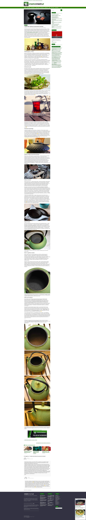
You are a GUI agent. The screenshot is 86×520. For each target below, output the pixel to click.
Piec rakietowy (49, 504)
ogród (55, 62)
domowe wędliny (58, 52)
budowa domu (54, 49)
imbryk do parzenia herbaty (38, 27)
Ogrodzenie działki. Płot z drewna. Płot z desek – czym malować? (51, 496)
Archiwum (56, 495)
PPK (28, 27)
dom (52, 50)
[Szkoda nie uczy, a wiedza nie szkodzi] (57, 31)
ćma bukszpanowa (58, 67)
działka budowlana (57, 53)
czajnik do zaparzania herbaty (33, 27)
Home (25, 7)
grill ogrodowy (55, 54)
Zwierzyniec (56, 7)
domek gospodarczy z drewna (57, 50)
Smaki (49, 7)
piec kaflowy (54, 64)
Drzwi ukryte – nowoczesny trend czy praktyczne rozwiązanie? (43, 498)
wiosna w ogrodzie (60, 66)
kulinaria (58, 57)
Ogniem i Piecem (37, 7)
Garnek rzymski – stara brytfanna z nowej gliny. (45, 452)
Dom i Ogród (28, 7)
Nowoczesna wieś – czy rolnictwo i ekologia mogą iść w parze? (43, 503)
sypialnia (59, 65)
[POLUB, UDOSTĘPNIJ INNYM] (37, 430)
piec (60, 62)
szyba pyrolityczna (55, 66)
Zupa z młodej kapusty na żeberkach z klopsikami (79, 516)
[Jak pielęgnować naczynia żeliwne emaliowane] (28, 446)
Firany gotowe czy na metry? (31, 0)
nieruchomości (59, 60)
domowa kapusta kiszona (55, 51)
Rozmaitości (46, 7)
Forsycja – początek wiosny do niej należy (50, 503)
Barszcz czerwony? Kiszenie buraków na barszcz (51, 500)
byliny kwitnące (59, 49)
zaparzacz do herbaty (43, 27)
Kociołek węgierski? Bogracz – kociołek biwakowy (36, 452)
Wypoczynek (42, 7)
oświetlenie (58, 62)
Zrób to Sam (52, 7)
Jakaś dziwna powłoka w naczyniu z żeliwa (79, 506)
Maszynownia (33, 7)
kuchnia (55, 57)
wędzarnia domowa (54, 67)
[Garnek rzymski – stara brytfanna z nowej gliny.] (46, 446)
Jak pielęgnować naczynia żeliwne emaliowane (28, 452)
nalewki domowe (55, 60)
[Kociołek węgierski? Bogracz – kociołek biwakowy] (37, 446)
